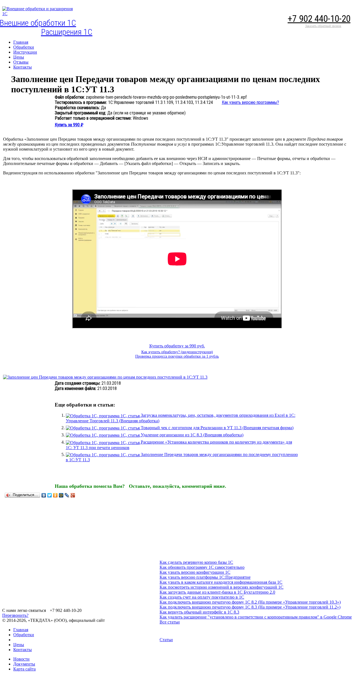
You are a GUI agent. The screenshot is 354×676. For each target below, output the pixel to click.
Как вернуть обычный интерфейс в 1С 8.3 (199, 612)
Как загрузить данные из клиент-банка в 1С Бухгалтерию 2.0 (217, 592)
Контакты (22, 649)
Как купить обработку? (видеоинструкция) (177, 352)
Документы (24, 664)
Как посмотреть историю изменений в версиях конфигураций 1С (221, 587)
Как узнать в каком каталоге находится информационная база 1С (221, 582)
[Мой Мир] (61, 495)
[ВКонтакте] (44, 495)
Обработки (23, 634)
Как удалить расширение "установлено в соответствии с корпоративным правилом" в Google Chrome (256, 617)
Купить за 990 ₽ (69, 124)
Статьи (166, 639)
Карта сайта (24, 669)
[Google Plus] (73, 495)
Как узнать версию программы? (250, 102)
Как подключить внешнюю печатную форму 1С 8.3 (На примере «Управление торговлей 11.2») (250, 607)
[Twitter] (50, 495)
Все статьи (170, 622)
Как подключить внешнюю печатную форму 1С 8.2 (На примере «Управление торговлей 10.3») (250, 602)
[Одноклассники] (55, 495)
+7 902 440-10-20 (319, 18)
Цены (18, 644)
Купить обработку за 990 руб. (177, 346)
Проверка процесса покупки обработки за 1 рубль (177, 356)
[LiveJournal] (67, 495)
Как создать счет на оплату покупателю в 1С (202, 597)
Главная (20, 629)
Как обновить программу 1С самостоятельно (202, 567)
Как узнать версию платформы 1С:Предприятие (205, 577)
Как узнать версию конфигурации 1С (195, 572)
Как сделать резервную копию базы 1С (196, 562)
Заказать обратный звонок (323, 26)
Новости (21, 659)
